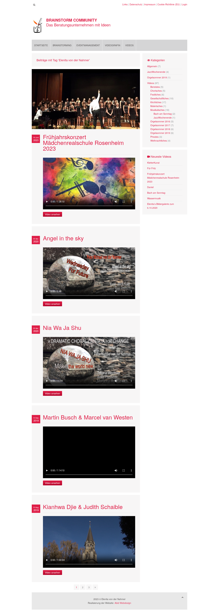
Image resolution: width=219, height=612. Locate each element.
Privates (154, 136)
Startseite (41, 45)
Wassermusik (154, 198)
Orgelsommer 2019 (157, 77)
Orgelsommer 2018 (160, 129)
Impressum (150, 4)
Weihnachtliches (158, 140)
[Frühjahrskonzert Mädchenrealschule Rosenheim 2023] (86, 98)
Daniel (150, 187)
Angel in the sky (63, 238)
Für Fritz (151, 168)
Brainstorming (62, 45)
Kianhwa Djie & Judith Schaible (83, 506)
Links (125, 4)
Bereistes (155, 86)
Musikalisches (157, 109)
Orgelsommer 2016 (160, 121)
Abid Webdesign (123, 602)
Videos (129, 45)
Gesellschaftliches (159, 98)
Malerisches (156, 106)
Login (184, 4)
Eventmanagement (88, 45)
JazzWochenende (156, 71)
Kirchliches (155, 102)
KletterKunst (153, 162)
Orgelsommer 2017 (160, 125)
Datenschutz (136, 4)
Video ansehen (52, 214)
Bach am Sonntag (163, 113)
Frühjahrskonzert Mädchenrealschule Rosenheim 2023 (83, 142)
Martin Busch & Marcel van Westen (88, 417)
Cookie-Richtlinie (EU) (168, 4)
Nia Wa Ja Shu (62, 327)
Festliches (155, 94)
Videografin (112, 45)
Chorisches (156, 90)
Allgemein (152, 66)
